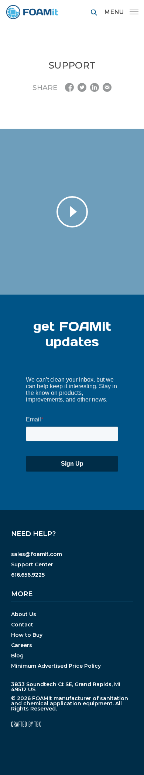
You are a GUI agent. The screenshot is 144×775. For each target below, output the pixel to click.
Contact (22, 624)
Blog (17, 655)
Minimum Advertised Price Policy (56, 666)
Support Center (32, 564)
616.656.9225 (28, 574)
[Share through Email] (107, 87)
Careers (21, 645)
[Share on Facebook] (69, 87)
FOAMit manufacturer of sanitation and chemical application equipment (32, 12)
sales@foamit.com (36, 554)
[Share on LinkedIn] (94, 87)
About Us (23, 614)
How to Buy (26, 635)
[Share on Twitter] (82, 87)
